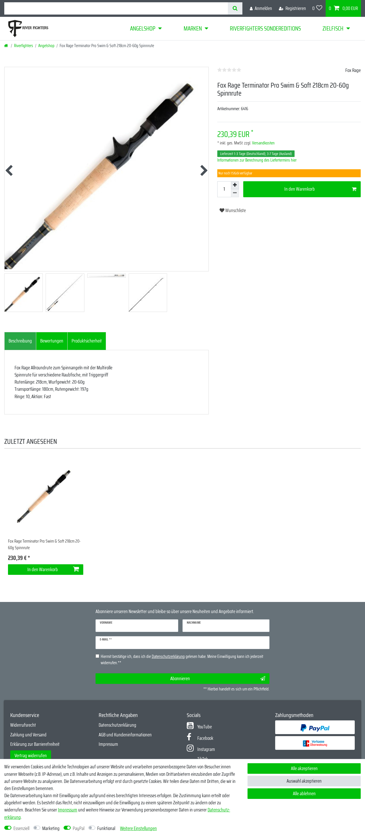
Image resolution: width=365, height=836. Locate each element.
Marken (193, 28)
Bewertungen (51, 341)
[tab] (20, 341)
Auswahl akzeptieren (304, 781)
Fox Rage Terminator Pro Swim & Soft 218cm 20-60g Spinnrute (44, 544)
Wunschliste (235, 210)
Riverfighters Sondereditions (265, 28)
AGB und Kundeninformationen (125, 734)
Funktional (106, 828)
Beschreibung (20, 341)
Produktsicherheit (87, 341)
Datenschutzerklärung (117, 725)
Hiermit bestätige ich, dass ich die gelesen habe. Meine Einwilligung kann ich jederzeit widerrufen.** (182, 659)
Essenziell (21, 828)
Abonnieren (180, 678)
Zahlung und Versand (28, 734)
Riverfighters (23, 45)
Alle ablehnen (304, 793)
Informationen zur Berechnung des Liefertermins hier (257, 160)
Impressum (108, 744)
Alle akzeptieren (304, 768)
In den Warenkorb (299, 189)
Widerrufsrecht (23, 725)
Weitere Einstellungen (138, 828)
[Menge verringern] (235, 193)
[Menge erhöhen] (235, 185)
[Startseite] (6, 45)
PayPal (78, 828)
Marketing (51, 828)
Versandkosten (263, 143)
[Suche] (235, 8)
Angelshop (142, 28)
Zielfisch (333, 28)
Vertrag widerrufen (31, 755)
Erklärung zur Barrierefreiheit (35, 744)
